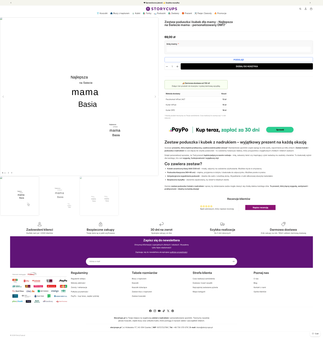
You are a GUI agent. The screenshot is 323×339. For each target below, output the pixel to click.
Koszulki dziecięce (139, 287)
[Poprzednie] (3, 97)
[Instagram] (154, 310)
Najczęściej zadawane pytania (205, 287)
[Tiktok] (163, 310)
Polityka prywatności (79, 292)
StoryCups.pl (20, 335)
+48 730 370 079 (180, 327)
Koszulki (135, 283)
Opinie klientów (260, 292)
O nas (256, 279)
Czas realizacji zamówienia (204, 279)
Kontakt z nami (260, 287)
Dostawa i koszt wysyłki (202, 283)
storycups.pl (115, 327)
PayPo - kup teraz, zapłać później (85, 296)
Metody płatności (78, 283)
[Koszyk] (311, 9)
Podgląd (239, 59)
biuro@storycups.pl (205, 327)
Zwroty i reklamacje (79, 287)
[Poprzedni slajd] (11, 3)
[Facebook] (150, 310)
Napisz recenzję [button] (260, 207)
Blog (255, 283)
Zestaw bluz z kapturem (142, 292)
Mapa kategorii (199, 292)
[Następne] (155, 97)
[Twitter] (168, 310)
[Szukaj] (300, 9)
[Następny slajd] (310, 3)
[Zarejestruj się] (233, 261)
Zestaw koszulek (139, 296)
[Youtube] (159, 310)
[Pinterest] (172, 310)
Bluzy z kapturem (139, 279)
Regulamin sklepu (78, 279)
